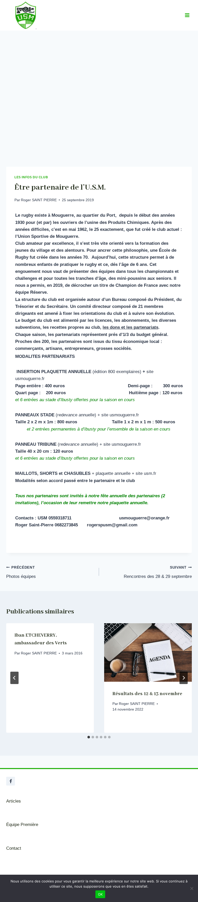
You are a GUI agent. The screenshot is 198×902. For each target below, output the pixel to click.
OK (100, 894)
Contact (13, 848)
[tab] (88, 737)
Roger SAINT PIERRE (39, 200)
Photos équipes (21, 572)
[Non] (191, 888)
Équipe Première (22, 824)
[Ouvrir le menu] (187, 15)
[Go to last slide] (14, 678)
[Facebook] (10, 781)
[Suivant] (183, 678)
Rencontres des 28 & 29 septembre (158, 572)
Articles (13, 801)
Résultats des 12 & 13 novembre (147, 694)
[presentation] (148, 652)
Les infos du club (31, 177)
